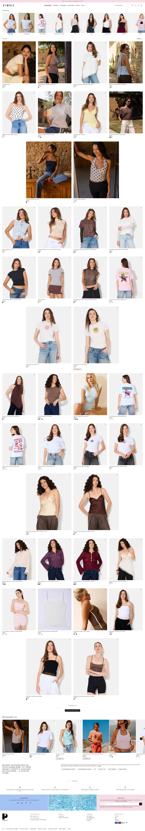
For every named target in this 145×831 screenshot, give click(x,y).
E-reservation (61, 816)
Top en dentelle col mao (7, 249)
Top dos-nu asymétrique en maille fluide (117, 84)
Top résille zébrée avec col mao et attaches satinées (49, 249)
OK (140, 803)
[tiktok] (22, 803)
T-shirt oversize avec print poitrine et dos (117, 299)
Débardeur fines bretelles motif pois (10, 134)
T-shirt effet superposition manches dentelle (118, 249)
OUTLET (83, 5)
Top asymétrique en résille (79, 134)
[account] (138, 5)
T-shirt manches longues (85, 769)
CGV (3, 828)
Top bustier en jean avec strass (32, 199)
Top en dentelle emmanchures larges (117, 134)
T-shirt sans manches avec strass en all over (11, 299)
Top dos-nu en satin (60, 754)
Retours (116, 819)
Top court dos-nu (113, 754)
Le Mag (88, 820)
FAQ (116, 817)
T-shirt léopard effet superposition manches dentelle (85, 249)
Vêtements (56, 5)
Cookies (69, 828)
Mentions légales (62, 828)
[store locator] (132, 5)
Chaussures (63, 5)
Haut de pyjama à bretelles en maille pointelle (12, 631)
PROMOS (78, 5)
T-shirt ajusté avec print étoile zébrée (81, 466)
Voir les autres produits (72, 710)
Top (95, 769)
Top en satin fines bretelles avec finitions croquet (36, 531)
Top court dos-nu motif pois (79, 199)
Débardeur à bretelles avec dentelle (117, 631)
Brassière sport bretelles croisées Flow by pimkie (84, 696)
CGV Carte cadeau (23, 828)
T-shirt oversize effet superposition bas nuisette (83, 84)
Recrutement (89, 819)
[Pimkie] (8, 5)
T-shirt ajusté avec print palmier (80, 364)
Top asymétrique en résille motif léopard (46, 84)
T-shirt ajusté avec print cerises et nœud (117, 466)
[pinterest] (30, 803)
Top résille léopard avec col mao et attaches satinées (85, 299)
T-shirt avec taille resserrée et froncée (46, 134)
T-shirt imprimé (112, 769)
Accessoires (70, 5)
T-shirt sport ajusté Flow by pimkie (45, 416)
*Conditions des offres (52, 828)
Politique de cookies (42, 828)
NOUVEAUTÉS (48, 5)
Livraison (117, 816)
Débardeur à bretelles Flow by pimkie (82, 631)
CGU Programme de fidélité (12, 828)
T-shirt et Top (101, 769)
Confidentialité (33, 828)
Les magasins (89, 816)
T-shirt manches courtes (68, 769)
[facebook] (26, 803)
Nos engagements (91, 817)
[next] (141, 23)
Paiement (117, 820)
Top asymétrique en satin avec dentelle (117, 581)
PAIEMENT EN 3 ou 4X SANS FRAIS (72, 1)
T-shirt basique (122, 769)
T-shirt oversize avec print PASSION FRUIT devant (93, 754)
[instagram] (17, 803)
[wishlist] (135, 5)
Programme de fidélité (63, 817)
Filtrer (139, 38)
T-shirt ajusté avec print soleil (32, 364)
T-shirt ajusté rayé (6, 84)
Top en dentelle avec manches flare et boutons (12, 581)
